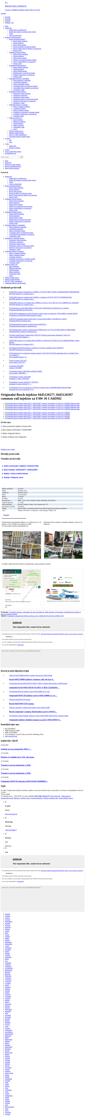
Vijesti (7, 150)
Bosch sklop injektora (20, 41)
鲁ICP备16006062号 (42, 796)
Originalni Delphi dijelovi (17, 65)
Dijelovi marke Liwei (16, 131)
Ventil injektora (18, 123)
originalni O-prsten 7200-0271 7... (20, 384)
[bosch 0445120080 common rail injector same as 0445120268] (30, 675)
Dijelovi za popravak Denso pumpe (24, 60)
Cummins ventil (18, 116)
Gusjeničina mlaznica (20, 82)
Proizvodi (8, 163)
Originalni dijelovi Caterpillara (19, 78)
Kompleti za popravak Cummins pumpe (26, 112)
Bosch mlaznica (18, 43)
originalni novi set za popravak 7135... (21, 389)
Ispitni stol (8, 28)
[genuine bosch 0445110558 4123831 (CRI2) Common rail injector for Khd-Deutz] (38, 683)
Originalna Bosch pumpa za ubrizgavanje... (23, 326)
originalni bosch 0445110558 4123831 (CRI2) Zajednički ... (34, 687)
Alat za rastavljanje (15, 35)
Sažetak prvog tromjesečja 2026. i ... (16, 749)
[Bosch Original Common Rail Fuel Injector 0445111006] (29, 707)
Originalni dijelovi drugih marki (19, 136)
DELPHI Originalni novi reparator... (21, 350)
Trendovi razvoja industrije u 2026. (16, 765)
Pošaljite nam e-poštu (8, 449)
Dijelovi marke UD (15, 118)
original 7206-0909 (15, 368)
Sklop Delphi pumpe (20, 71)
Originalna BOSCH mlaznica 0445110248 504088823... (24, 781)
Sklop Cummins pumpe (21, 110)
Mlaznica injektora (19, 121)
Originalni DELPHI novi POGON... (21, 310)
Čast (10, 142)
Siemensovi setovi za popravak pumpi (25, 99)
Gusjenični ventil (18, 90)
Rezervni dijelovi (14, 148)
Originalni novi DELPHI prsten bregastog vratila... (25, 315)
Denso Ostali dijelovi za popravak (24, 62)
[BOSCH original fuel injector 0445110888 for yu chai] (29, 691)
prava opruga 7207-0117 (17, 362)
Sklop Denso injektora (20, 54)
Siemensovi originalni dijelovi (14, 238)
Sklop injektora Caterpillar (21, 80)
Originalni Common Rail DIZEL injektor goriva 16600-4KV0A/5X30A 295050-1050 (35, 616)
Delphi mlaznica (18, 69)
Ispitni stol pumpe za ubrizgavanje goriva (22, 32)
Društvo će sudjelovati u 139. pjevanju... (18, 757)
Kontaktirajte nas (10, 153)
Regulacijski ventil (7, 798)
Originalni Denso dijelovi (17, 52)
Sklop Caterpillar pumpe (21, 84)
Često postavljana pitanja (13, 151)
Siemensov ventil (18, 103)
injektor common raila (51, 798)
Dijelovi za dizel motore (13, 37)
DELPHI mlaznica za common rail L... (22, 294)
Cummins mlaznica (19, 108)
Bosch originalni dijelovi (17, 39)
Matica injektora (18, 125)
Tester (11, 34)
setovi (15, 129)
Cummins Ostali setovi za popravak (24, 114)
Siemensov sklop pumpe (21, 97)
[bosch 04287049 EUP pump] (19, 699)
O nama (7, 138)
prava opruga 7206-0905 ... (18, 373)
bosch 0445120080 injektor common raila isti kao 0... (31, 679)
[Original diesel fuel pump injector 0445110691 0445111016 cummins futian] (38, 716)
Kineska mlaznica (37, 798)
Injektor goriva (25, 798)
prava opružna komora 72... (18, 357)
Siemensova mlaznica (20, 95)
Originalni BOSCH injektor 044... (20, 321)
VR (10, 140)
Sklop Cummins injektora (21, 107)
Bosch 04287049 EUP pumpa (21, 704)
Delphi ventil (17, 77)
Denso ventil (17, 63)
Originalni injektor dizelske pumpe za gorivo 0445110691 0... (35, 720)
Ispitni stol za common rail (17, 30)
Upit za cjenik (5, 794)
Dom (6, 26)
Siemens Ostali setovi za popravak (24, 101)
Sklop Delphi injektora (20, 67)
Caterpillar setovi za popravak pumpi (25, 86)
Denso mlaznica (18, 56)
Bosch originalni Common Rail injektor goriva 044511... (33, 712)
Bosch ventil (17, 50)
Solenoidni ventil (18, 127)
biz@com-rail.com (11, 736)
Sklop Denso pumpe (20, 58)
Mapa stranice (66, 796)
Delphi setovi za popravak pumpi (24, 73)
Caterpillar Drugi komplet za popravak (25, 88)
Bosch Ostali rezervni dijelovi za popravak (27, 48)
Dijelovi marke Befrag (16, 133)
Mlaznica (17, 798)
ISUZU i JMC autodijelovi (18, 135)
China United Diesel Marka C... (19, 337)
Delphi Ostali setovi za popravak (24, 75)
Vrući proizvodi (55, 796)
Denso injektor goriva (66, 798)
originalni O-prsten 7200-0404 (19, 379)
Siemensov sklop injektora (21, 93)
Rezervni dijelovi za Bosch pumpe (24, 47)
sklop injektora (18, 120)
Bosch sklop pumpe (19, 45)
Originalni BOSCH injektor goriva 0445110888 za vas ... (33, 695)
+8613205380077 (11, 830)
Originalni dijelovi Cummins (18, 105)
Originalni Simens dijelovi (17, 92)
